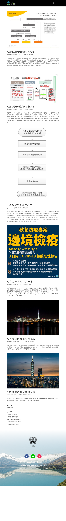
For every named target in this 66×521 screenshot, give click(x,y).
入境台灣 (25, 109)
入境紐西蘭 (25, 54)
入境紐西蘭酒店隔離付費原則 (20, 51)
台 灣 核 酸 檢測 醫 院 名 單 (19, 205)
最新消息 (31, 54)
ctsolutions (11, 54)
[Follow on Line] (33, 456)
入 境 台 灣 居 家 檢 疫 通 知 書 (21, 392)
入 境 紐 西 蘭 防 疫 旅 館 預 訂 (21, 338)
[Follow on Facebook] (26, 456)
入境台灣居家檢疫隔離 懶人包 (20, 106)
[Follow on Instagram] (39, 456)
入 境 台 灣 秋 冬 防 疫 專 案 (20, 281)
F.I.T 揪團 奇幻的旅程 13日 (13, 414)
